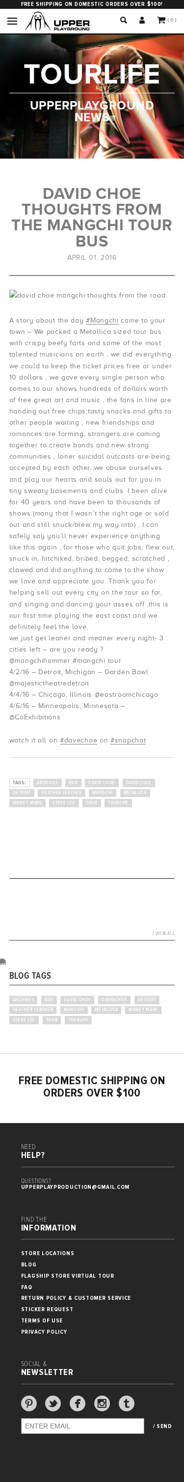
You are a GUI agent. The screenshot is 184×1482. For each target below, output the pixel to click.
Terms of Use (42, 1320)
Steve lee (64, 803)
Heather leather (61, 793)
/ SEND (162, 1426)
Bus (73, 783)
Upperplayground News (92, 111)
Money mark (27, 803)
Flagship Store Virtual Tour (67, 1276)
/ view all (164, 933)
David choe (101, 783)
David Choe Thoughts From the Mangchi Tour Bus (92, 217)
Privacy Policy (44, 1332)
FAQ (26, 1287)
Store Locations (48, 1253)
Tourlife (118, 803)
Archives (47, 783)
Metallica (135, 793)
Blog (29, 1264)
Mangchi (102, 793)
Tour (92, 803)
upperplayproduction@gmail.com (75, 1187)
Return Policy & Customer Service (76, 1298)
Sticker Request (47, 1309)
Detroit (22, 793)
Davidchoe (139, 783)
